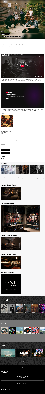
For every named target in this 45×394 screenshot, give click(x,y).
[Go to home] (4, 1)
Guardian (42, 80)
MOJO (4, 79)
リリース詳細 (3, 144)
